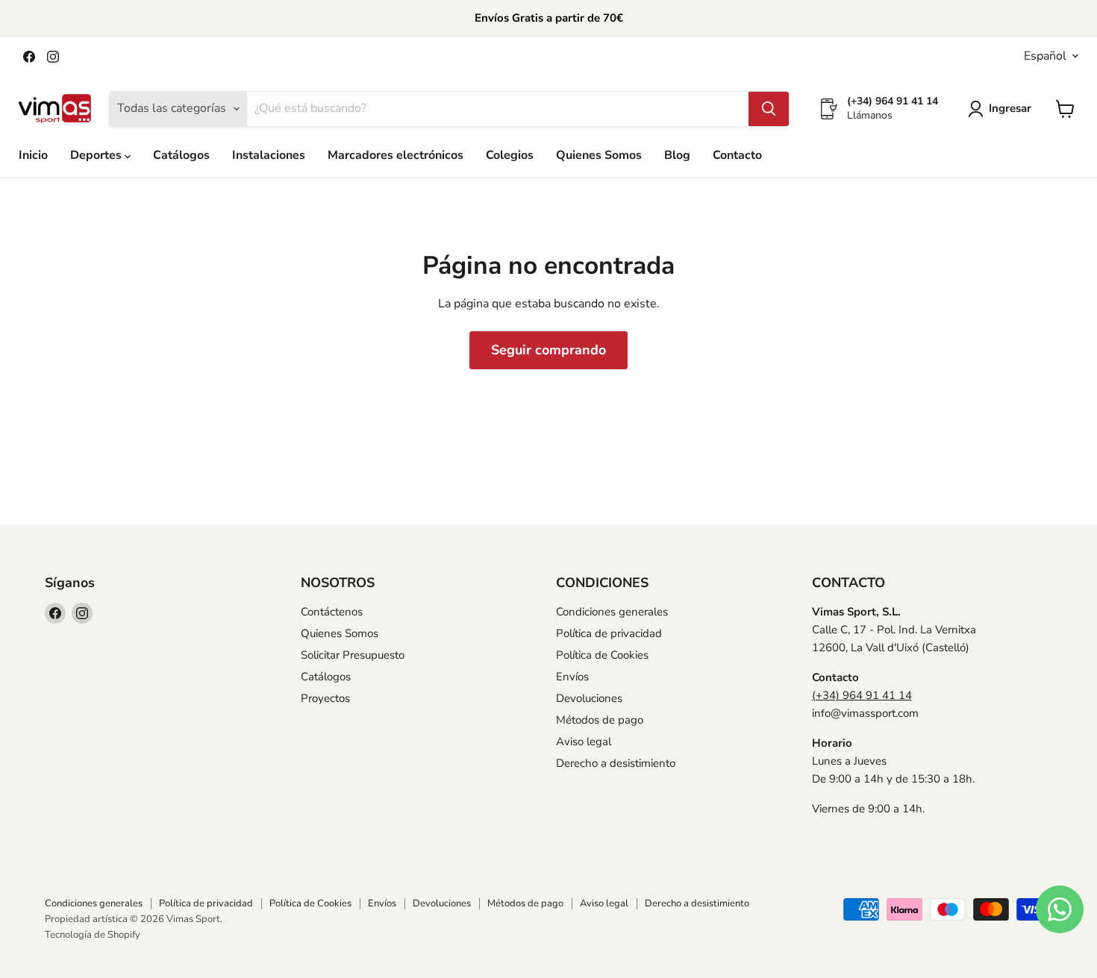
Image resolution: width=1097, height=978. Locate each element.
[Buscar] (768, 109)
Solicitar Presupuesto (352, 655)
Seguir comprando (548, 350)
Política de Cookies (602, 655)
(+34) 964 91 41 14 (862, 695)
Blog (677, 155)
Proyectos (325, 698)
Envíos (572, 676)
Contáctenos (332, 611)
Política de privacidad (609, 633)
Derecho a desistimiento (615, 763)
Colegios (510, 155)
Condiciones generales (612, 611)
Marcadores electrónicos (395, 155)
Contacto (737, 155)
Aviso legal (583, 741)
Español (1045, 56)
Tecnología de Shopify (92, 934)
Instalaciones (268, 155)
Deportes (97, 155)
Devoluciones (589, 698)
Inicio (33, 155)
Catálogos (181, 155)
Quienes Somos (599, 155)
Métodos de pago (599, 719)
